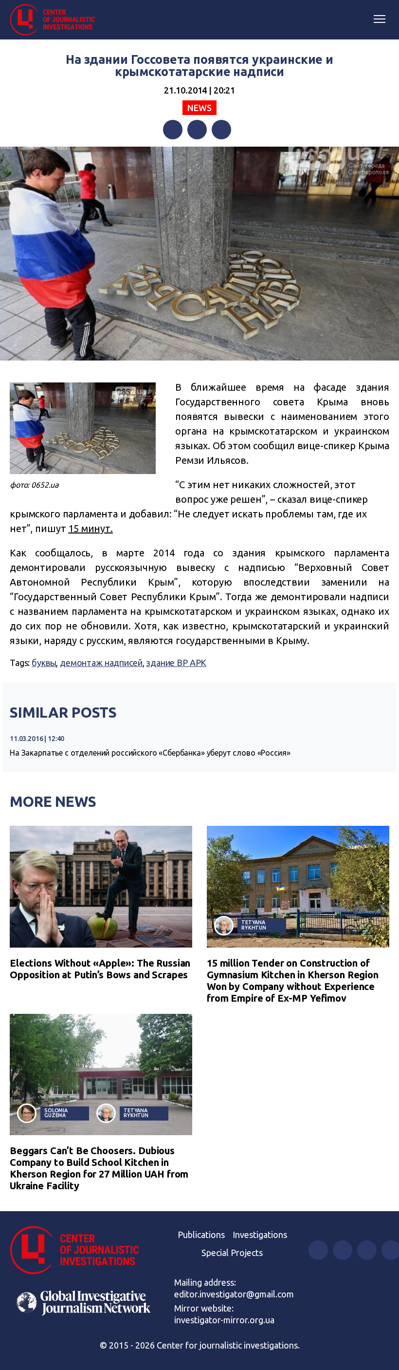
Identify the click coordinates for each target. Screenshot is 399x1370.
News (199, 108)
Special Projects (232, 1252)
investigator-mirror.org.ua (224, 1320)
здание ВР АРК (176, 662)
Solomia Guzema (56, 1113)
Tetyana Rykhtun (253, 925)
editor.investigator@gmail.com (234, 1294)
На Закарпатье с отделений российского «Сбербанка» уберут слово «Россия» (150, 752)
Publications (201, 1234)
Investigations (260, 1234)
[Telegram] (221, 129)
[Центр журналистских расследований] (56, 20)
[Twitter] (197, 129)
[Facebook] (172, 129)
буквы (44, 662)
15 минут (89, 528)
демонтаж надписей (101, 662)
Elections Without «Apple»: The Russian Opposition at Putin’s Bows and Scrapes (100, 968)
